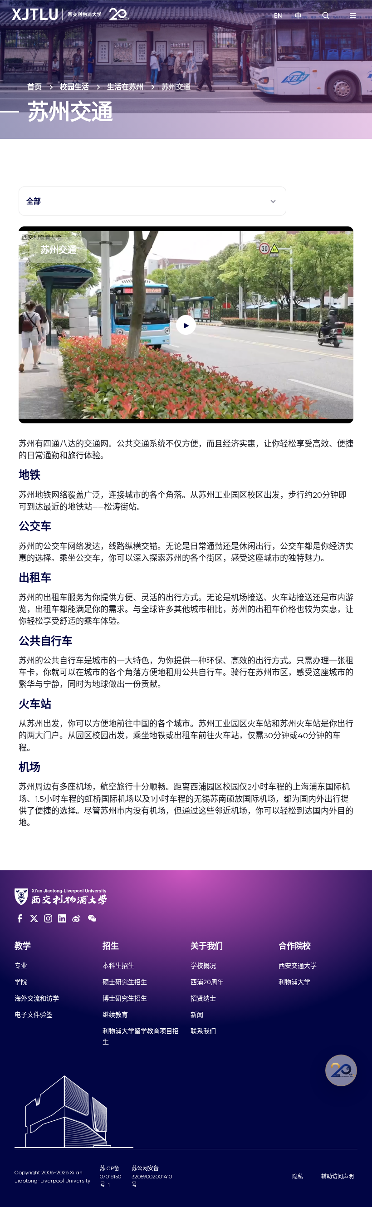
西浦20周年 (207, 982)
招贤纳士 (203, 998)
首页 (34, 87)
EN (278, 16)
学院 (21, 982)
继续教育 (115, 1014)
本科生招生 (118, 965)
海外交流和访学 (37, 998)
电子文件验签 (34, 1014)
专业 (21, 965)
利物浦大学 (294, 982)
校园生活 (74, 87)
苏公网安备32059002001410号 (152, 1176)
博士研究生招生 (125, 998)
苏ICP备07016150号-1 (110, 1176)
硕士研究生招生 (125, 982)
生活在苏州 (125, 87)
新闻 (197, 1014)
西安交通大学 (298, 965)
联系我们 (203, 1031)
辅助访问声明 (337, 1176)
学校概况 (203, 965)
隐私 (297, 1176)
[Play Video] (186, 325)
